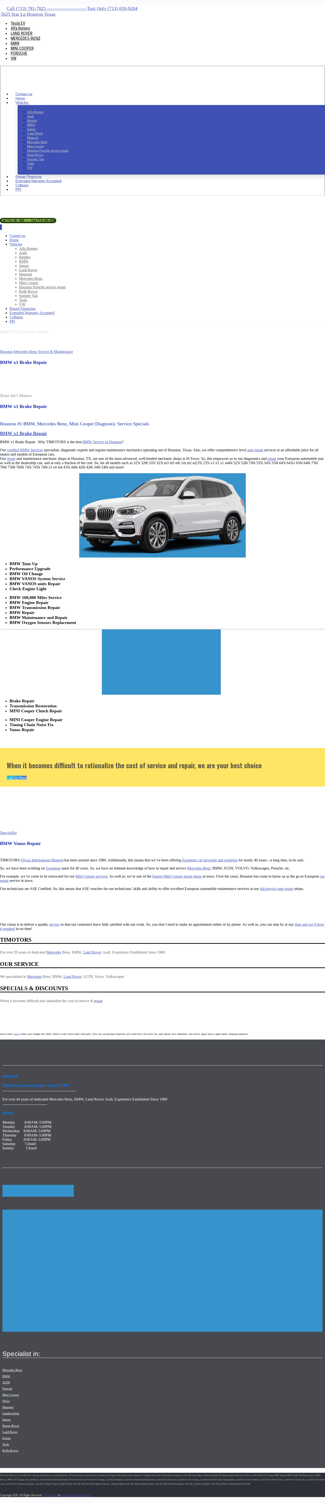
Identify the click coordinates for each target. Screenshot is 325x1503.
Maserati (8, 1407)
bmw (16, 1034)
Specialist (8, 832)
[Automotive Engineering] (30, 86)
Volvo (6, 1401)
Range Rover (10, 1426)
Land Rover (92, 952)
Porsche (7, 1388)
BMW (6, 1376)
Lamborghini (10, 1413)
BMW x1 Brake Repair (23, 433)
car (322, 876)
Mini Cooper (10, 1395)
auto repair (255, 450)
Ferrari (6, 1438)
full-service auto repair (276, 889)
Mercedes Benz (12, 1370)
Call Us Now (17, 778)
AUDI (6, 1382)
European (53, 868)
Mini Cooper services (91, 876)
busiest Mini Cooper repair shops (177, 876)
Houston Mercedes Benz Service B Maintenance (36, 352)
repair (11, 459)
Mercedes (54, 952)
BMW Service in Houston (102, 442)
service (54, 924)
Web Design (50, 1495)
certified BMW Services (25, 450)
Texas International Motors (42, 860)
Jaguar (6, 1419)
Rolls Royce (10, 1450)
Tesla (5, 1444)
